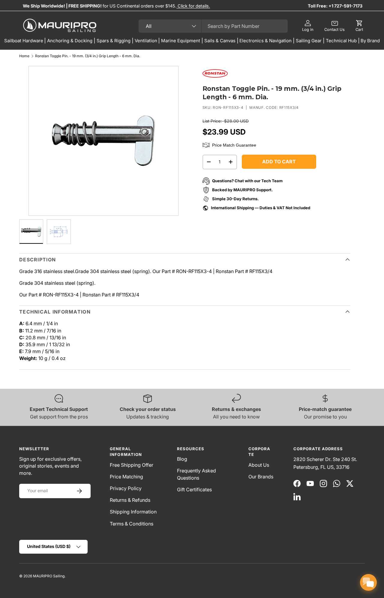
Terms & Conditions (131, 524)
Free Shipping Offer (131, 465)
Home (24, 56)
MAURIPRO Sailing (48, 576)
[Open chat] (368, 582)
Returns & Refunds (130, 500)
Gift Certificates (194, 489)
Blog (182, 459)
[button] (359, 26)
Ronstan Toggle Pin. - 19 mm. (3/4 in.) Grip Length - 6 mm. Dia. (87, 56)
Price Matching (126, 477)
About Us (258, 465)
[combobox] (213, 26)
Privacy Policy (126, 488)
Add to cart (279, 162)
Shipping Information (133, 512)
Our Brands (260, 477)
